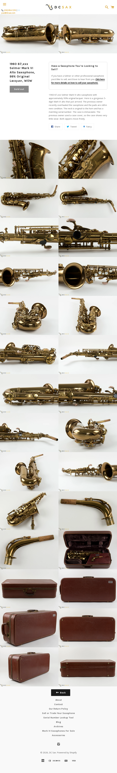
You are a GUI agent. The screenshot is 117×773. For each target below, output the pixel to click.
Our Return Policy (58, 709)
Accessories (58, 735)
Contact (58, 704)
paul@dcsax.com (8, 13)
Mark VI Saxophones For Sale (58, 731)
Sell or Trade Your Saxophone (58, 713)
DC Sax (52, 752)
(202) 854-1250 (10, 10)
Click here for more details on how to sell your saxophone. (78, 81)
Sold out (19, 89)
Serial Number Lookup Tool (58, 717)
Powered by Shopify (67, 752)
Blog (58, 722)
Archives (58, 726)
